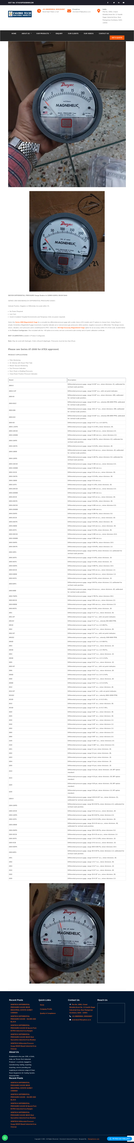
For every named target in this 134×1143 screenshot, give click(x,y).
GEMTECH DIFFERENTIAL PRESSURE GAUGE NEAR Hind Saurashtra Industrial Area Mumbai (23, 1037)
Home (14, 33)
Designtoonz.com (93, 1139)
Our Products (42, 33)
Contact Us (104, 33)
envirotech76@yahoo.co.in (81, 1020)
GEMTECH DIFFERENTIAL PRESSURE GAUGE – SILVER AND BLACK (23, 1019)
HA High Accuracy (64, 327)
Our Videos (88, 33)
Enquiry (59, 33)
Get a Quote (117, 37)
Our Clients (73, 33)
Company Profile (46, 1009)
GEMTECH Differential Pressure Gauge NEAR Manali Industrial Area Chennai (23, 1046)
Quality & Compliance (48, 1013)
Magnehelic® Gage (78, 327)
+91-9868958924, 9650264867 (53, 9)
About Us (26, 33)
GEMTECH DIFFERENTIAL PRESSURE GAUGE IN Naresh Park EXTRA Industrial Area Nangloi (23, 1028)
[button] (119, 1139)
